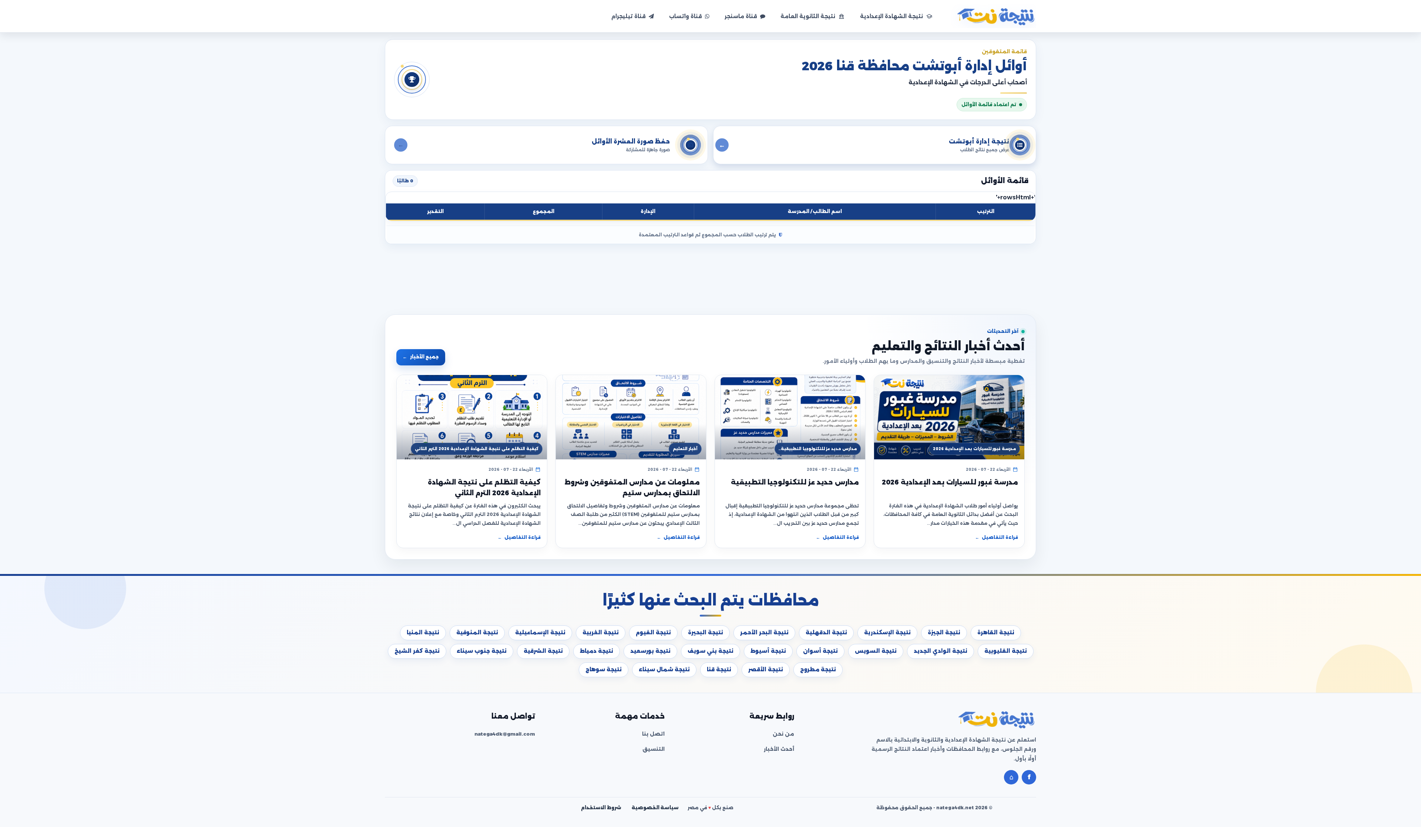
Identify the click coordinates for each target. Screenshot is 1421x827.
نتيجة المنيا (423, 632)
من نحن (783, 734)
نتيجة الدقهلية (826, 632)
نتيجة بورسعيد (650, 651)
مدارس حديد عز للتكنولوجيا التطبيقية (795, 482)
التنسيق (653, 749)
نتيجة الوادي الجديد (940, 651)
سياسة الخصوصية (655, 807)
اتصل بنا (653, 734)
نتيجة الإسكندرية (887, 632)
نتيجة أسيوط (768, 651)
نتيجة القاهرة (995, 632)
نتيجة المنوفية (477, 632)
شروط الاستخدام (601, 807)
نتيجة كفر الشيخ (417, 651)
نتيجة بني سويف (710, 651)
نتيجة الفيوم (653, 632)
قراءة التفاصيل (996, 537)
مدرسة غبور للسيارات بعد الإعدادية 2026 (950, 482)
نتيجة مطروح (818, 669)
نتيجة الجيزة (944, 632)
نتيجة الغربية (600, 632)
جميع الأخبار (421, 357)
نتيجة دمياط (596, 651)
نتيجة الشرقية (543, 651)
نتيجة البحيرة (705, 632)
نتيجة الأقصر (765, 669)
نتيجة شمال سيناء (664, 669)
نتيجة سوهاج (603, 669)
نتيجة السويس (876, 651)
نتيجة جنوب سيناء (482, 651)
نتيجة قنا (719, 669)
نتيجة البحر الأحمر (764, 632)
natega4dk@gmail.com (504, 734)
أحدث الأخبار (779, 749)
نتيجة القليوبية (1005, 651)
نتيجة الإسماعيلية (540, 632)
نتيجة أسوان (820, 651)
